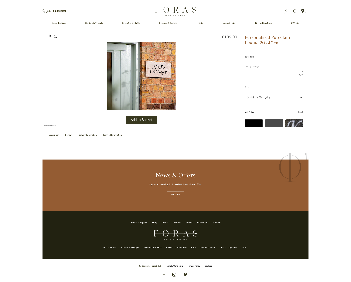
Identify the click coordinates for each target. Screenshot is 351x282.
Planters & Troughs (94, 23)
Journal (189, 223)
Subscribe (175, 195)
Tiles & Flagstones (263, 23)
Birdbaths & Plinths (131, 23)
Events (165, 223)
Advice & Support (139, 223)
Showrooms (202, 223)
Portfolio (177, 223)
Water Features (59, 23)
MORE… (295, 23)
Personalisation (229, 23)
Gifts (200, 23)
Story (154, 223)
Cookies (208, 266)
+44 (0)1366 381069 (56, 11)
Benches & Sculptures (169, 23)
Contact (216, 223)
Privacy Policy (194, 266)
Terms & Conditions (174, 266)
